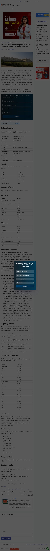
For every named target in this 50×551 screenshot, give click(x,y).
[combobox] (17, 279)
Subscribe (25, 286)
